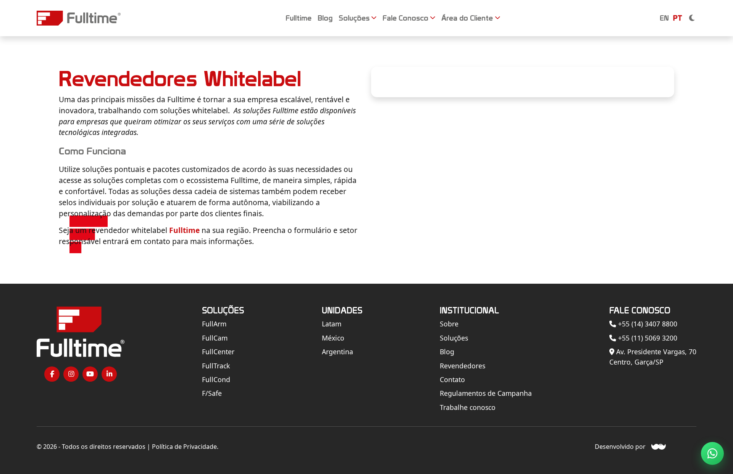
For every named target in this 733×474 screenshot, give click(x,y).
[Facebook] (52, 374)
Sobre (449, 323)
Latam (331, 323)
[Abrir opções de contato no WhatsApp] (712, 453)
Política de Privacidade (184, 446)
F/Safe (212, 393)
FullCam (215, 337)
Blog (447, 351)
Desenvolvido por (620, 446)
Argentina (337, 351)
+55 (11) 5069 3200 (646, 337)
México (333, 337)
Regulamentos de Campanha (486, 393)
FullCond (216, 379)
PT (677, 17)
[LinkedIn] (109, 374)
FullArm (214, 323)
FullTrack (216, 365)
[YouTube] (90, 374)
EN (664, 17)
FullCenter (218, 351)
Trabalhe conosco (468, 407)
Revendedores (462, 365)
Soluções (454, 337)
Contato (452, 379)
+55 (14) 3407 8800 (646, 323)
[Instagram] (71, 374)
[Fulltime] (79, 18)
